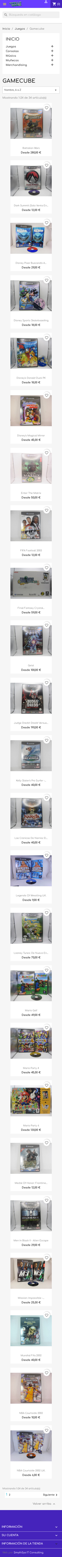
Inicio (12, 39)
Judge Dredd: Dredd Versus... (31, 723)
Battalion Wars (31, 148)
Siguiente (51, 1495)
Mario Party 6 (31, 1125)
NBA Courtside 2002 (31, 1413)
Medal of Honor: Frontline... (31, 1183)
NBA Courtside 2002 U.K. (31, 1470)
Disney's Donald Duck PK (31, 378)
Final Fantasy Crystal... (31, 608)
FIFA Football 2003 (31, 550)
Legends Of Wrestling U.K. (31, 895)
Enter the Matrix (31, 493)
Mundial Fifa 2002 (31, 1355)
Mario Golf (31, 1010)
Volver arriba (44, 1504)
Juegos (11, 46)
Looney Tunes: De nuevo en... (31, 953)
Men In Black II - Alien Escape (31, 1240)
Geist (31, 665)
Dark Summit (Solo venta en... (31, 205)
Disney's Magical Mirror (31, 435)
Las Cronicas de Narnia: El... (31, 838)
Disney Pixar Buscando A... (31, 263)
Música (11, 55)
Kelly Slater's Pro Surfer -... (31, 780)
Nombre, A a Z (31, 90)
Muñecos (12, 60)
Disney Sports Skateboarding (31, 320)
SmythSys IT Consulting (28, 1552)
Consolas (12, 51)
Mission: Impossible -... (31, 1298)
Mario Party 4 (31, 1068)
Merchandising (16, 65)
